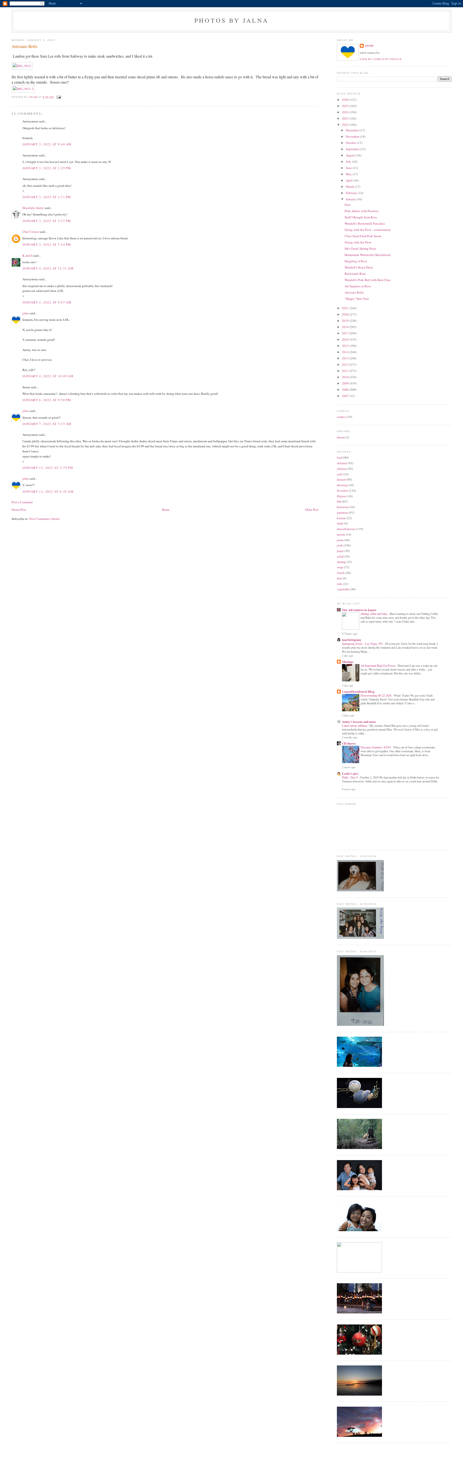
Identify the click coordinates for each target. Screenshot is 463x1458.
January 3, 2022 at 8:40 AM (47, 144)
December (353, 130)
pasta (340, 540)
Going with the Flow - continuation (368, 230)
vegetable (343, 589)
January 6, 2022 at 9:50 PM (46, 400)
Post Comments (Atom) (44, 519)
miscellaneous (346, 529)
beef (339, 457)
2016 (345, 339)
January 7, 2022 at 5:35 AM (47, 424)
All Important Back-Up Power (378, 665)
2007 (345, 396)
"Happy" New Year (357, 298)
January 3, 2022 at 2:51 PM (46, 197)
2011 (345, 371)
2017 (345, 333)
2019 (345, 320)
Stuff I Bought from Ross (361, 217)
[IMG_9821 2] (23, 89)
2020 (345, 314)
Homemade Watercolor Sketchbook (368, 255)
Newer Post (19, 509)
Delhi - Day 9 (350, 777)
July (349, 161)
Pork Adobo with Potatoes (362, 211)
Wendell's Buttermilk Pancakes (365, 223)
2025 (345, 106)
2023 (345, 118)
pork (340, 545)
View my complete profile (381, 59)
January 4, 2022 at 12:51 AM (48, 268)
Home (166, 509)
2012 (345, 364)
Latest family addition (355, 725)
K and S (27, 255)
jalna (25, 313)
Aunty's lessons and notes (359, 721)
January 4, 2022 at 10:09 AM (48, 376)
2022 (345, 124)
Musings (347, 661)
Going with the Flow (358, 242)
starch (341, 573)
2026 (345, 99)
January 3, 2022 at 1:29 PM (46, 168)
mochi (341, 534)
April (349, 180)
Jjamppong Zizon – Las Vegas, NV (363, 643)
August (351, 155)
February (352, 193)
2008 (345, 389)
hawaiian (343, 507)
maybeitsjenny (351, 639)
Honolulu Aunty (33, 208)
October (351, 143)
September (353, 149)
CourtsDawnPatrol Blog (358, 691)
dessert (341, 479)
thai (339, 578)
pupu (340, 551)
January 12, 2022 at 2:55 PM (47, 467)
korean (341, 518)
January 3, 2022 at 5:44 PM (46, 244)
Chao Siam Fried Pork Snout (363, 236)
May (349, 174)
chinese (342, 468)
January (351, 199)
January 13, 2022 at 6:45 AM (48, 491)
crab (339, 474)
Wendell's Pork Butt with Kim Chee (368, 280)
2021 (345, 308)
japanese (342, 512)
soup (340, 567)
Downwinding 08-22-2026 (376, 695)
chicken (342, 463)
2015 (345, 345)
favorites (342, 490)
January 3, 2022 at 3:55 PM (46, 221)
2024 (345, 112)
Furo (348, 204)
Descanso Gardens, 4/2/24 (376, 747)
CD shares (349, 743)
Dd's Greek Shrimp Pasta (360, 248)
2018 (345, 327)
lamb (340, 523)
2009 (345, 383)
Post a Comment (22, 502)
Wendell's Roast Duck (359, 267)
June (349, 168)
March (350, 186)
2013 (345, 358)
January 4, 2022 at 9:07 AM (47, 302)
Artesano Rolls (354, 292)
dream (341, 437)
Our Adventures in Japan (359, 609)
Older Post (312, 509)
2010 (345, 377)
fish (339, 501)
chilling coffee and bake (374, 614)
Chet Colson (30, 231)
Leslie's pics (350, 773)
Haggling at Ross (356, 261)
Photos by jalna (231, 20)
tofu (339, 584)
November (353, 136)
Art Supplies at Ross (358, 286)
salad (340, 556)
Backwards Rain (355, 273)
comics (341, 417)
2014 (345, 352)
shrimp (341, 562)
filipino (342, 496)
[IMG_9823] (22, 66)
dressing (342, 485)
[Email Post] (58, 97)
